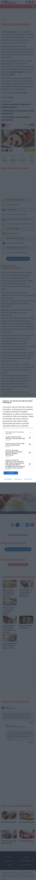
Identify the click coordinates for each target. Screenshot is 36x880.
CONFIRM (11, 473)
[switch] (29, 438)
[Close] (32, 401)
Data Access (18, 479)
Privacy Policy (28, 479)
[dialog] (18, 440)
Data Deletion (8, 479)
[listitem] (18, 432)
